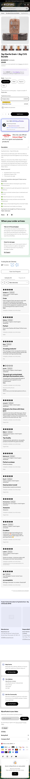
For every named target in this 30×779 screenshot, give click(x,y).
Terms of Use (19, 722)
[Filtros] (6, 282)
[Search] (27, 9)
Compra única (5, 99)
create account (14, 127)
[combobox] (15, 8)
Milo (4, 85)
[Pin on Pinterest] (12, 215)
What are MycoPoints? (11, 129)
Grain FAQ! (4, 181)
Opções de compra (6, 95)
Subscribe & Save (6, 104)
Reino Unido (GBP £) (8, 743)
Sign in (8, 127)
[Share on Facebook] (7, 215)
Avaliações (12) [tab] (8, 278)
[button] (4, 60)
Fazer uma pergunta (15, 271)
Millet (14, 81)
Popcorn (21, 81)
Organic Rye (6, 81)
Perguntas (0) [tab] (22, 278)
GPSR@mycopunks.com (7, 637)
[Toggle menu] (2, 4)
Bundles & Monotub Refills (12, 13)
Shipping (20, 64)
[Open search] (2, 282)
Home (2, 13)
